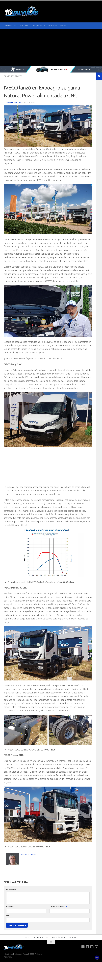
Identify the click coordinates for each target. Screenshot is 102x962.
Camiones (9, 76)
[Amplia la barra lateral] (99, 76)
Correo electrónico (58, 907)
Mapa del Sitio (58, 937)
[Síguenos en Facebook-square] (83, 947)
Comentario (11, 890)
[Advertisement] (51, 47)
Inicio (27, 937)
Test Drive (23, 25)
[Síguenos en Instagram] (96, 947)
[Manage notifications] (97, 958)
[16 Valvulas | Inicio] (22, 11)
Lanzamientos (10, 25)
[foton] (51, 69)
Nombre (10, 907)
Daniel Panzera (14, 102)
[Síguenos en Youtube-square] (92, 947)
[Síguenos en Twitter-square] (87, 947)
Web (8, 915)
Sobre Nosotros (41, 937)
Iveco (19, 76)
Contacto (73, 937)
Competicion (37, 25)
